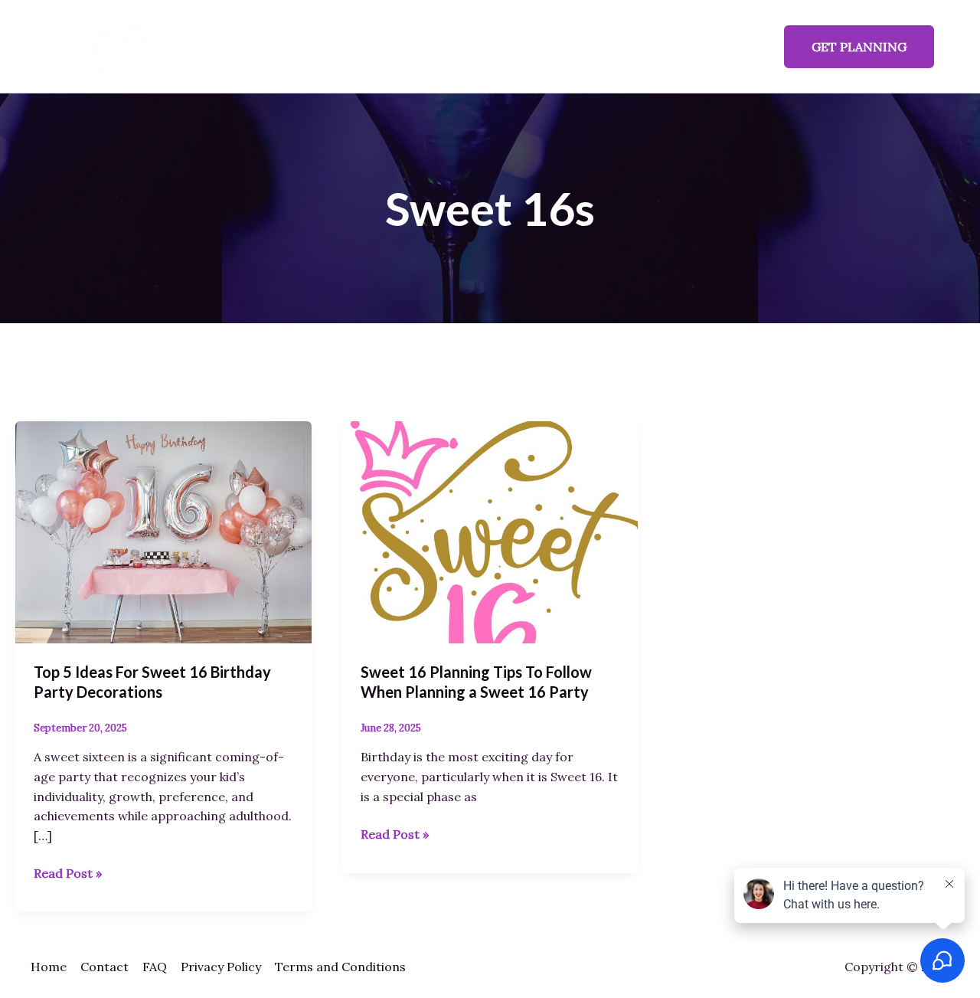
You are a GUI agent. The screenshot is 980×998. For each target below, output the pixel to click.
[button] (859, 46)
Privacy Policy (221, 966)
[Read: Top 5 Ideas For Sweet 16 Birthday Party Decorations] (163, 530)
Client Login (720, 46)
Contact (636, 46)
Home (338, 46)
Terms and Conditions (340, 966)
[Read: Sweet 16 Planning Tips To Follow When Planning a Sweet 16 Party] (490, 530)
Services (405, 46)
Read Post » (68, 872)
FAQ (525, 46)
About (471, 46)
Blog (575, 46)
